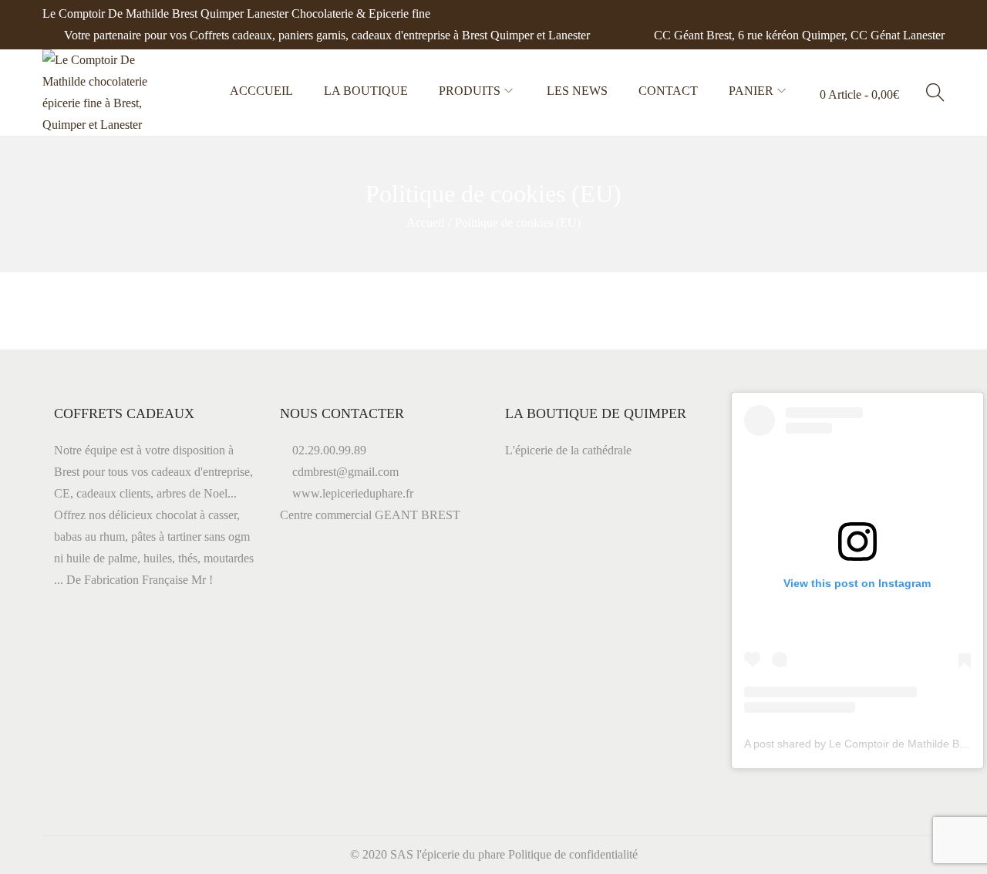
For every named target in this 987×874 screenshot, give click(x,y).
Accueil (425, 222)
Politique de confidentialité (573, 854)
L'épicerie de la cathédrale (568, 450)
